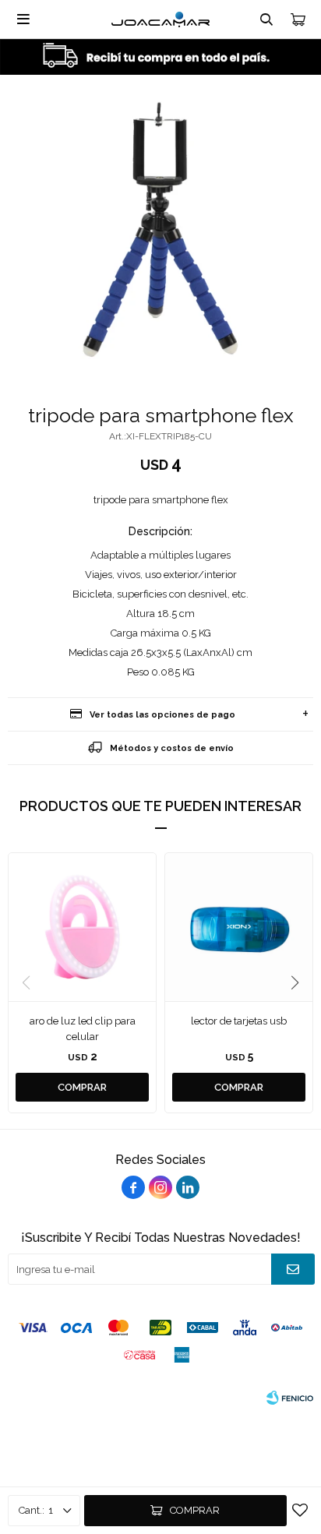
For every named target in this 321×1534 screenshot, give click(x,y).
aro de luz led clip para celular (83, 1028)
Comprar (195, 1510)
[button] (294, 983)
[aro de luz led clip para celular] (82, 926)
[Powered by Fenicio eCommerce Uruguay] (289, 1397)
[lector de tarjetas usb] (238, 926)
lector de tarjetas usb (239, 1021)
